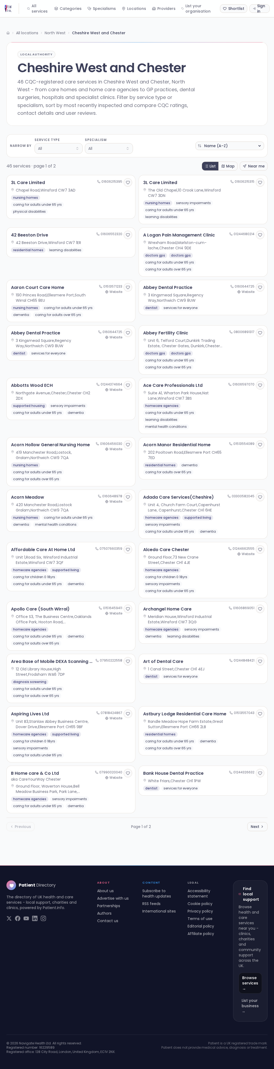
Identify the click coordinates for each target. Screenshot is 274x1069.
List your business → (250, 1006)
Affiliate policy (201, 933)
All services (40, 8)
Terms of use (200, 918)
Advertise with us (113, 898)
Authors (104, 913)
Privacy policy (200, 911)
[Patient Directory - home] (11, 8)
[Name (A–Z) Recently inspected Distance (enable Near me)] (229, 146)
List (213, 166)
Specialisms (104, 8)
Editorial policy (201, 926)
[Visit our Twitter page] (9, 918)
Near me (256, 166)
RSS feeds (151, 903)
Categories (71, 8)
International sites (159, 911)
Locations (136, 8)
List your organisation (198, 8)
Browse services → (250, 983)
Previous (23, 826)
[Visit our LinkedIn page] (34, 918)
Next (255, 826)
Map (230, 166)
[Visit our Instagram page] (43, 918)
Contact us (107, 920)
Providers (166, 8)
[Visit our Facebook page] (17, 918)
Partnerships (108, 905)
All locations (27, 33)
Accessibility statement (199, 893)
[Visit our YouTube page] (26, 918)
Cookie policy (200, 903)
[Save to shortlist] (128, 182)
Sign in (261, 8)
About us (105, 891)
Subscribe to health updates (156, 893)
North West (55, 33)
